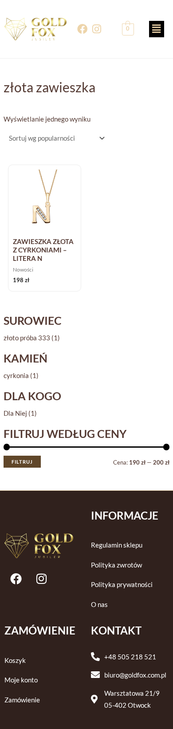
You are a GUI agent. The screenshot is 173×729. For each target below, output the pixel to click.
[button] (157, 29)
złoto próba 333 (27, 338)
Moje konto (21, 680)
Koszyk (15, 660)
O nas (99, 604)
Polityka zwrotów (116, 565)
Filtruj (22, 462)
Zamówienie (22, 700)
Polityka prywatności (122, 584)
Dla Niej (15, 413)
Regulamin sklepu (116, 545)
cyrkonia (16, 375)
